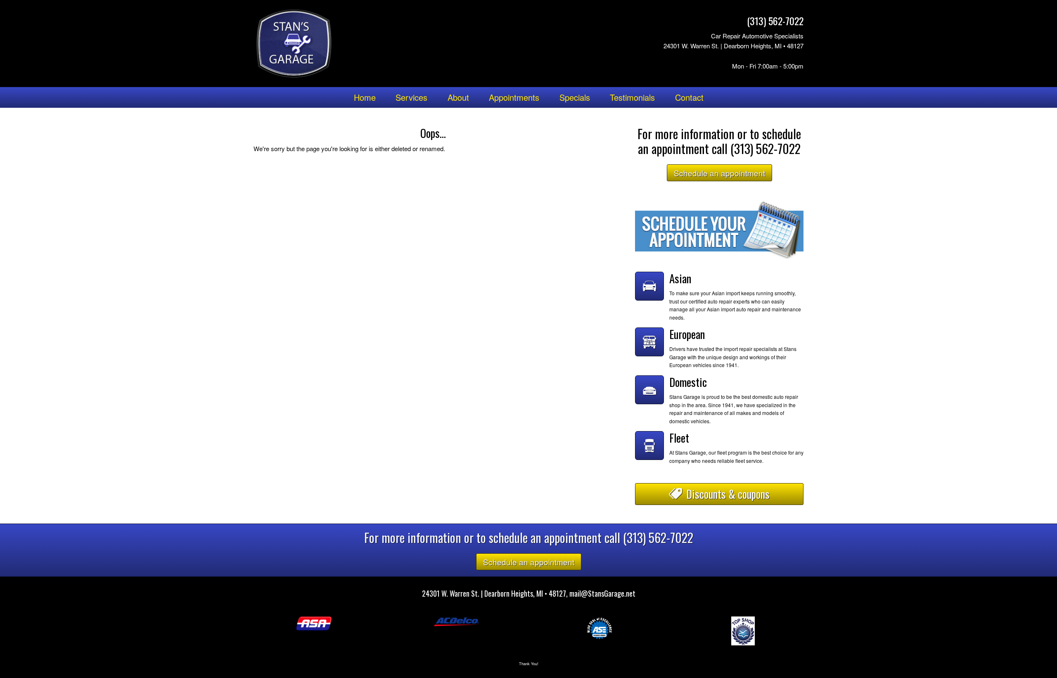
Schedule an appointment (719, 172)
